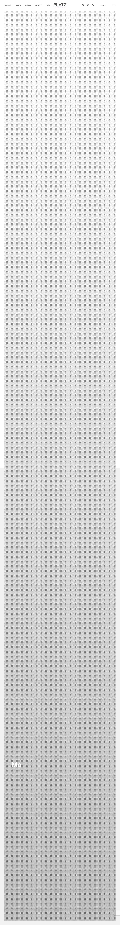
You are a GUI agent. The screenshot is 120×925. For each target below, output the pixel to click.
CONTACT (104, 5)
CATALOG (28, 5)
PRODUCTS (7, 5)
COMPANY (38, 5)
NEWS (48, 5)
